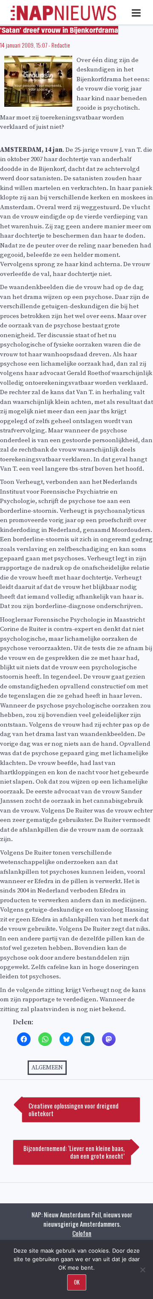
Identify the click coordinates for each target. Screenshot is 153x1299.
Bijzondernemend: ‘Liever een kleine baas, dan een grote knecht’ (74, 1151)
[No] (142, 1269)
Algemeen (47, 1068)
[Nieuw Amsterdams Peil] (63, 18)
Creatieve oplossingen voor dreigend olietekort (73, 1109)
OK (76, 1282)
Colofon (81, 1233)
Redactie (60, 44)
